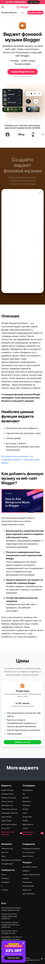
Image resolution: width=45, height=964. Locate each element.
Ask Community (28, 852)
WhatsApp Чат (7, 805)
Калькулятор (6, 817)
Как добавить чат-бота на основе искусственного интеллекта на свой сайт (11, 939)
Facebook (5, 878)
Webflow (25, 798)
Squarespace (27, 790)
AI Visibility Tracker (29, 867)
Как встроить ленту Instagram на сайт (9, 932)
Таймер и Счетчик (8, 798)
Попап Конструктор (9, 809)
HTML (24, 813)
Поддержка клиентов (31, 848)
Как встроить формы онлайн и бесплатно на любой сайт (10, 924)
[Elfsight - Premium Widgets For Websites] (22, 7)
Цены (3, 856)
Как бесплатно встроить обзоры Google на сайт (11, 909)
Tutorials (25, 878)
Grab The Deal (14, 958)
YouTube (4, 890)
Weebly (25, 821)
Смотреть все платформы (32, 833)
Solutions (25, 871)
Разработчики (7, 864)
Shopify (25, 809)
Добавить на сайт (22, 742)
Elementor (26, 805)
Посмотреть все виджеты (11, 833)
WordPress (26, 801)
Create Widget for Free (22, 71)
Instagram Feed (7, 794)
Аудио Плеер (6, 821)
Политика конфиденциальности (31, 959)
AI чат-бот (5, 828)
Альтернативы (28, 886)
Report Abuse (27, 856)
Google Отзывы (7, 790)
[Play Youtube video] (22, 501)
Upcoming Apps (28, 894)
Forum (3, 874)
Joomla (25, 828)
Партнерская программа (11, 860)
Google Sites (27, 817)
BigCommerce (27, 824)
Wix (23, 794)
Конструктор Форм (9, 824)
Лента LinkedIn (7, 801)
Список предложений (31, 874)
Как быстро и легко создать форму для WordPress (9, 916)
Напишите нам (7, 848)
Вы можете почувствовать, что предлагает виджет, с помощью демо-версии (21, 459)
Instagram (5, 882)
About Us (5, 852)
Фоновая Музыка (9, 12)
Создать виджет (35, 12)
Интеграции (27, 882)
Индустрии (26, 890)
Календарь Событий (9, 813)
